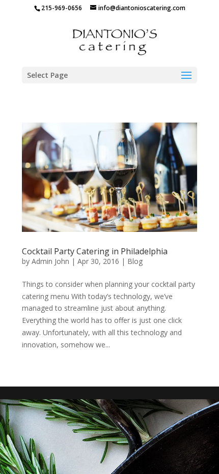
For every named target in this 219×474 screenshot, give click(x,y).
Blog (135, 261)
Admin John (50, 261)
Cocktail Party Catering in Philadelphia (95, 251)
